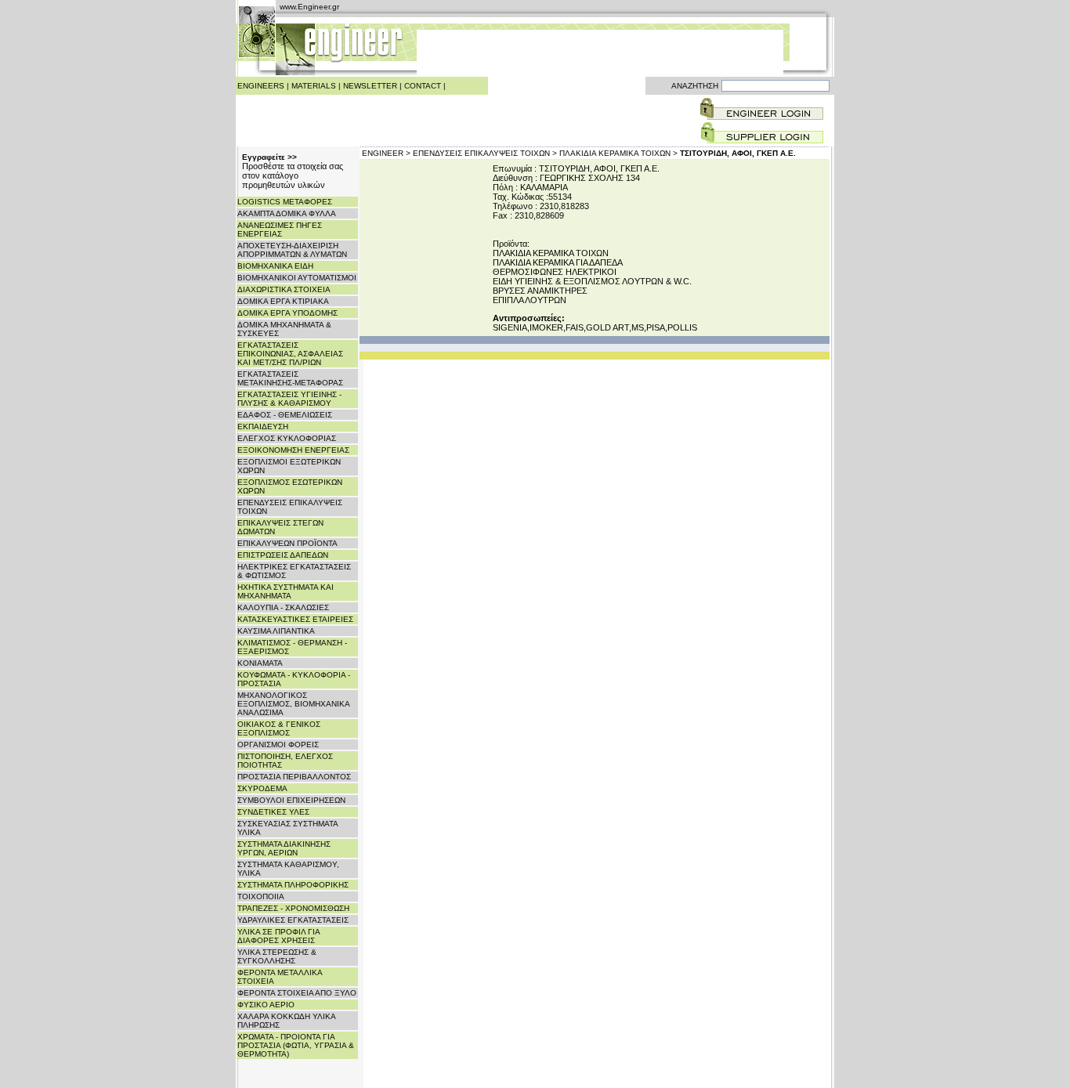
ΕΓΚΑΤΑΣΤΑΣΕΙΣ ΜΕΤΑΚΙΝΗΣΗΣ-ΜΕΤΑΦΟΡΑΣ (290, 378)
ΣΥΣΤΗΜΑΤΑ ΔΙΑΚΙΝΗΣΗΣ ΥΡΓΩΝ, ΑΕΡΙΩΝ (284, 848)
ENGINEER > (386, 153)
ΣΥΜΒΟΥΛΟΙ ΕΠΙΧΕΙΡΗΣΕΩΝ (291, 800)
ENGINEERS (260, 85)
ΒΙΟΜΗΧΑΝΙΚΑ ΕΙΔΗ (275, 266)
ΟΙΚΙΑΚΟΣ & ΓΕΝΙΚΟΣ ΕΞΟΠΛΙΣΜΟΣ (278, 728)
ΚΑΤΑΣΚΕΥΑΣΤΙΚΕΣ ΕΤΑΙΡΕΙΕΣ (295, 619)
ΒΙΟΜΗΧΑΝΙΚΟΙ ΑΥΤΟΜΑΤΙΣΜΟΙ (296, 277)
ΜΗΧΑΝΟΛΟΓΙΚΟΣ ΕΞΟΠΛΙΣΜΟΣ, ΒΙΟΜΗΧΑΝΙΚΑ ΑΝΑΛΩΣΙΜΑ (293, 704)
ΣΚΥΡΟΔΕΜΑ (262, 788)
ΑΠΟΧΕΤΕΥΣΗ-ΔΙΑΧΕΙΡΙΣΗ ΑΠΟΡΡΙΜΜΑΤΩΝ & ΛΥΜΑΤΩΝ (292, 249)
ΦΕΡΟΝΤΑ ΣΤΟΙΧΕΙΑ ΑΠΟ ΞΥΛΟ (296, 993)
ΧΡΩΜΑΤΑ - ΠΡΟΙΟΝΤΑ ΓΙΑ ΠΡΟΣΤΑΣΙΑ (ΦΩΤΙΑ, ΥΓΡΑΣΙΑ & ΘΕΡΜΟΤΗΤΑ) (295, 1045)
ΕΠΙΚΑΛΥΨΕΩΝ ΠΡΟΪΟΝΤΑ (287, 543)
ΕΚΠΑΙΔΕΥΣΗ (262, 426)
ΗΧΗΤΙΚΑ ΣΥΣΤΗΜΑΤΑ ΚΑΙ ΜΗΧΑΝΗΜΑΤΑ (285, 591)
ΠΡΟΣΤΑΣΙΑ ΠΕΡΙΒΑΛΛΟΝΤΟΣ (294, 776)
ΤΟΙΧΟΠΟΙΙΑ (260, 896)
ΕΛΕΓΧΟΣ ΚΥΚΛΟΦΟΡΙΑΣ (286, 438)
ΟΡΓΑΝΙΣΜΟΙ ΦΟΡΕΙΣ (278, 744)
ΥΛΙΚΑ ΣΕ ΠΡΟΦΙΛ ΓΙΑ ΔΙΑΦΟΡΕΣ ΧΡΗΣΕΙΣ (278, 936)
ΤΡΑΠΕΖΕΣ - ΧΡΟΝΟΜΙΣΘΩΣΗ (293, 908)
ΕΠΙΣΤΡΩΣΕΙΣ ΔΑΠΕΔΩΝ (282, 555)
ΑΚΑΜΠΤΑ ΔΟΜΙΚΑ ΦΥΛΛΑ (286, 213)
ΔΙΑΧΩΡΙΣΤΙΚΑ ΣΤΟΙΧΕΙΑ (284, 289)
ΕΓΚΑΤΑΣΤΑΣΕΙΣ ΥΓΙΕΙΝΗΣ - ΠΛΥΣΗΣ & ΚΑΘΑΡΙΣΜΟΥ (289, 398)
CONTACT (422, 85)
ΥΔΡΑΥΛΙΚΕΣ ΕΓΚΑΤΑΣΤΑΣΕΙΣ (293, 920)
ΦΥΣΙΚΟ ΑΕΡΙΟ (266, 1004)
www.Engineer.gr (309, 6)
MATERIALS (313, 85)
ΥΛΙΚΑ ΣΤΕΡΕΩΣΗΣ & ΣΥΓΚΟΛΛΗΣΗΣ (276, 956)
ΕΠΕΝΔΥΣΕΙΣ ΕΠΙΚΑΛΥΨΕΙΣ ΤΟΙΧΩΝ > (485, 153)
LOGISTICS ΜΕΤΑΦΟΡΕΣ (284, 201)
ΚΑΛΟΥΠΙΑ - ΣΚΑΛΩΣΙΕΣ (283, 607)
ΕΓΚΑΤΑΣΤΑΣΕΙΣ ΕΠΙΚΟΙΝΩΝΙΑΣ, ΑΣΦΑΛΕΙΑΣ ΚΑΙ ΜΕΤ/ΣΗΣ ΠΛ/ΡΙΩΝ (290, 354)
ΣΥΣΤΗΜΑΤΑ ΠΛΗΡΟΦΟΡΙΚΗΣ (293, 884)
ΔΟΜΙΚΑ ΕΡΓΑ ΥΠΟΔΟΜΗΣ (287, 313)
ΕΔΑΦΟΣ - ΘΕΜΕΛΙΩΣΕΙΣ (284, 414)
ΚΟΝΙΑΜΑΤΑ (260, 663)
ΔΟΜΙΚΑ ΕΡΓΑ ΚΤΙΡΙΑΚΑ (283, 301)
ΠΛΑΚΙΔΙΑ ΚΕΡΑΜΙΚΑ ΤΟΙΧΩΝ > (618, 153)
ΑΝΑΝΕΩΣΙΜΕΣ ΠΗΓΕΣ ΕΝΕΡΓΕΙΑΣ (279, 229)
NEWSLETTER (370, 85)
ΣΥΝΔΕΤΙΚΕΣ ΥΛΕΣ (273, 812)
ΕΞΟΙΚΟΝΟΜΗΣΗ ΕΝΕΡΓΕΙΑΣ (293, 450)
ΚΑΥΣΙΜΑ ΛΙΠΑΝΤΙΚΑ (276, 631)
